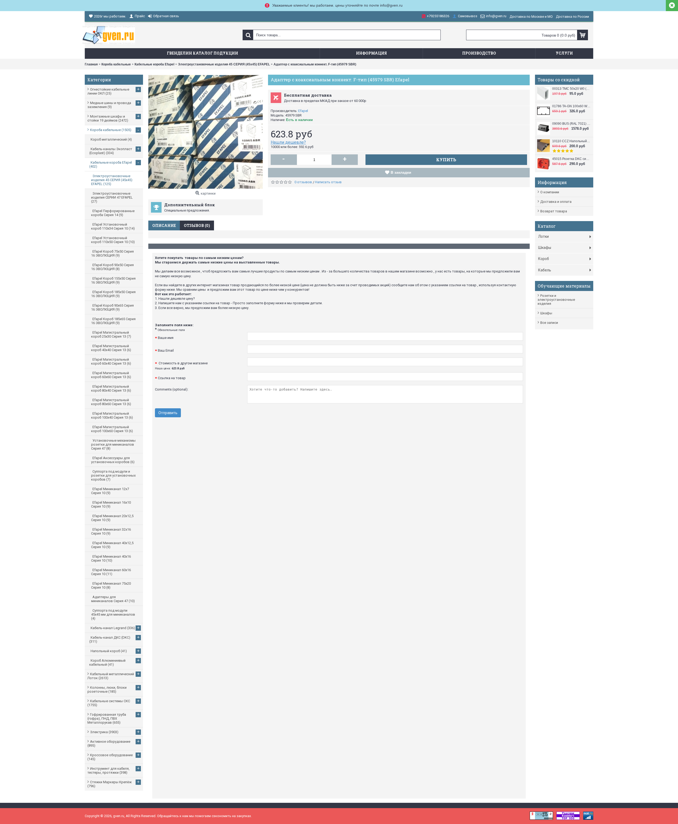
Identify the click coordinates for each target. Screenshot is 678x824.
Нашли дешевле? (288, 142)
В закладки (401, 172)
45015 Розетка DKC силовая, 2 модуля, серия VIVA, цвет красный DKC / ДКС (571, 159)
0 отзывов (303, 182)
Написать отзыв (328, 182)
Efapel (303, 111)
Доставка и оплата (556, 202)
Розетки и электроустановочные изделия (556, 300)
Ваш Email (166, 350)
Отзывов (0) (197, 225)
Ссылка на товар (172, 378)
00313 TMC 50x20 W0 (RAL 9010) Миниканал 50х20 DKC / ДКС (571, 89)
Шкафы (546, 313)
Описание (164, 225)
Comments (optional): (171, 389)
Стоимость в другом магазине (181, 365)
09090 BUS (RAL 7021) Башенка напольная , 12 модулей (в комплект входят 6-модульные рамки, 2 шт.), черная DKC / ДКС (571, 124)
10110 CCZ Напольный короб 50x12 (571, 141)
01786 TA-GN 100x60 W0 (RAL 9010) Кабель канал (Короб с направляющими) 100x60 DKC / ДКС (571, 106)
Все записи (549, 323)
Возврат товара (553, 211)
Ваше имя (165, 338)
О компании (549, 192)
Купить (446, 159)
